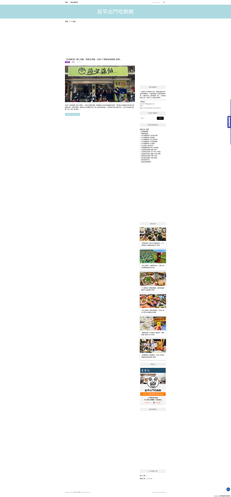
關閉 (147, 129)
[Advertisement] (100, 43)
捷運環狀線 (144, 133)
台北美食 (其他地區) (147, 145)
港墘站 (67, 62)
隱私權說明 (74, 2)
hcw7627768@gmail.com (147, 104)
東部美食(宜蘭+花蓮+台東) (149, 155)
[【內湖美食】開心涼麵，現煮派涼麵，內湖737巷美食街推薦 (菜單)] (100, 83)
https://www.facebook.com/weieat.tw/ (150, 108)
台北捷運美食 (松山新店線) (149, 139)
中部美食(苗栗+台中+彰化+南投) (151, 151)
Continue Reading (72, 114)
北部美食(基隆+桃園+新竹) (149, 149)
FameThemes (163, 492)
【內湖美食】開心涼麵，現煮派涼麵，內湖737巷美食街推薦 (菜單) (92, 59)
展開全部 (142, 129)
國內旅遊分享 (145, 159)
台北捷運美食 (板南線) (148, 137)
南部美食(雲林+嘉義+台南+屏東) (151, 153)
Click (229, 122)
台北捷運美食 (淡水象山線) (149, 135)
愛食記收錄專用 (146, 162)
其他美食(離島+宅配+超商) (149, 158)
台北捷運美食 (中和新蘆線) (149, 141)
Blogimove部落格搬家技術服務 (222, 496)
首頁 (66, 2)
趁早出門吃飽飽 (115, 12)
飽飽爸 (73, 62)
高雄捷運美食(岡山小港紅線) (150, 147)
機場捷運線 (144, 131)
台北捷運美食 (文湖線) (148, 143)
